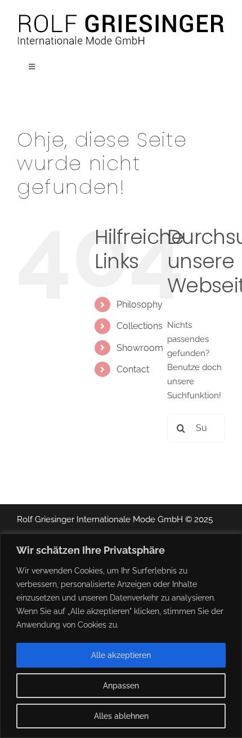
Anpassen (121, 685)
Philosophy (139, 304)
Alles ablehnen (121, 716)
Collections (139, 326)
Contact (132, 369)
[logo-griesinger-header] (121, 15)
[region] (121, 636)
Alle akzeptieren (121, 655)
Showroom (139, 348)
